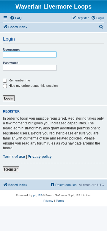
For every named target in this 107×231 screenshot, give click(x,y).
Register (11, 169)
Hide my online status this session (33, 85)
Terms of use (14, 157)
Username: (11, 49)
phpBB (38, 195)
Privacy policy (40, 157)
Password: (11, 63)
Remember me (19, 80)
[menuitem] (16, 18)
